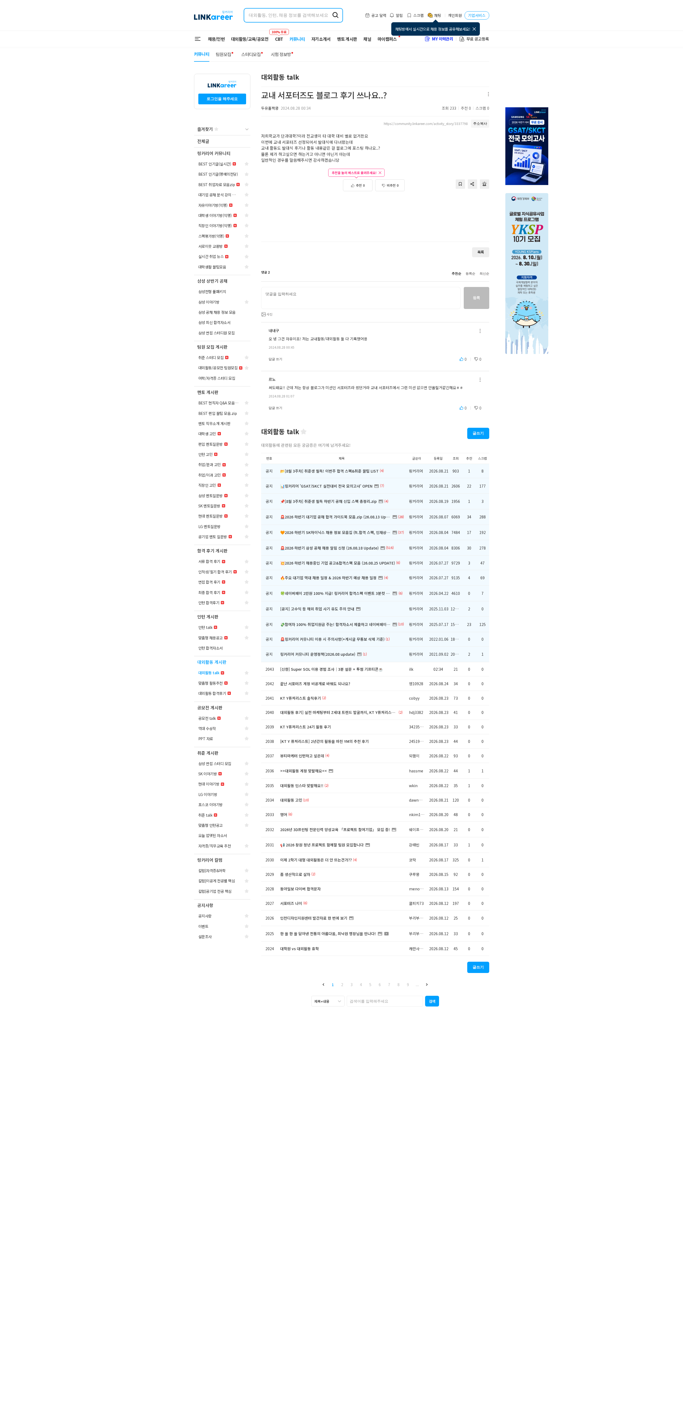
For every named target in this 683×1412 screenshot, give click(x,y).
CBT (279, 36)
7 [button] (389, 984)
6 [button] (380, 984)
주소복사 (480, 123)
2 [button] (342, 984)
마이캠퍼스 (387, 39)
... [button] (417, 984)
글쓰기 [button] (478, 433)
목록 (480, 252)
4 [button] (361, 984)
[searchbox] (385, 1001)
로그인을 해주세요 (222, 99)
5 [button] (370, 984)
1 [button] (333, 984)
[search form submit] (335, 15)
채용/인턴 (216, 39)
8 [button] (398, 984)
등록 (476, 298)
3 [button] (351, 984)
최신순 (484, 273)
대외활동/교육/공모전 (250, 39)
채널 (367, 39)
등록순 (470, 273)
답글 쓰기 (275, 359)
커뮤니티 (297, 39)
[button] (323, 984)
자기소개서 (321, 39)
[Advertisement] (375, 219)
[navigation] (222, 141)
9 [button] (408, 984)
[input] (360, 298)
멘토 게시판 (347, 39)
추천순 (456, 273)
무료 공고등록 (477, 39)
